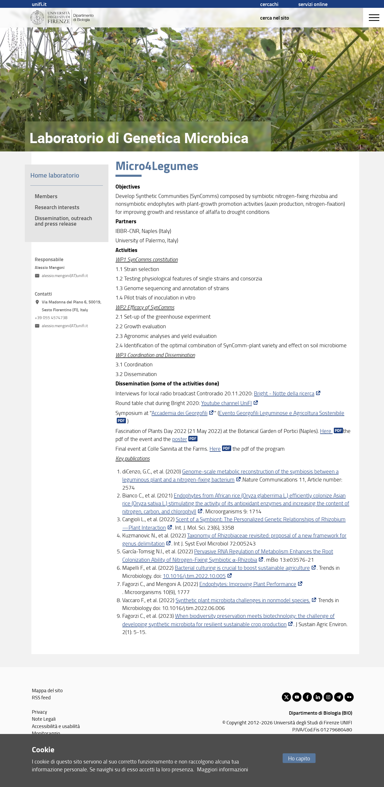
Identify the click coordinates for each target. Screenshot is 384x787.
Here (326, 430)
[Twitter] (286, 697)
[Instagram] (328, 697)
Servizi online (313, 4)
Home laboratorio (54, 175)
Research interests (57, 207)
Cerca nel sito (274, 17)
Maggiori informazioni (222, 769)
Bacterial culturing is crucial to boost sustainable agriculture (242, 567)
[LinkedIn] (317, 697)
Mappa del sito (47, 690)
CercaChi (269, 4)
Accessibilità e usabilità (56, 726)
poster (179, 439)
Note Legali (44, 718)
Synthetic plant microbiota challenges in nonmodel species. (243, 600)
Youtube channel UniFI (226, 403)
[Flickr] (349, 697)
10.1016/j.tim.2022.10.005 (194, 575)
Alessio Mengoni (50, 267)
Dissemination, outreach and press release (63, 220)
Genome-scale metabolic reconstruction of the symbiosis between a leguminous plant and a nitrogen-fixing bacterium (230, 475)
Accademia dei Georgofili (179, 412)
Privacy (39, 711)
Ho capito (299, 758)
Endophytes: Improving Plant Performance (247, 584)
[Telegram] (338, 697)
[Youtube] (296, 697)
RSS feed (41, 697)
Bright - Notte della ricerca (284, 393)
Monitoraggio (46, 733)
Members (46, 196)
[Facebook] (307, 697)
